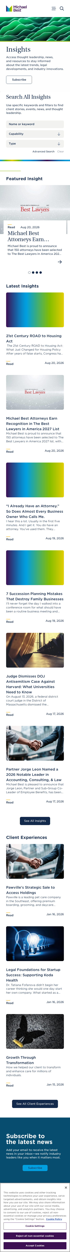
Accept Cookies (35, 1245)
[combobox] (35, 134)
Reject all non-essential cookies (35, 1236)
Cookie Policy (54, 1219)
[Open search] (62, 8)
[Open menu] (53, 8)
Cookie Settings (35, 1226)
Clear (60, 151)
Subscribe (19, 79)
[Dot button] (29, 272)
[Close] (66, 1187)
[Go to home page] (16, 8)
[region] (35, 1217)
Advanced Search (43, 151)
